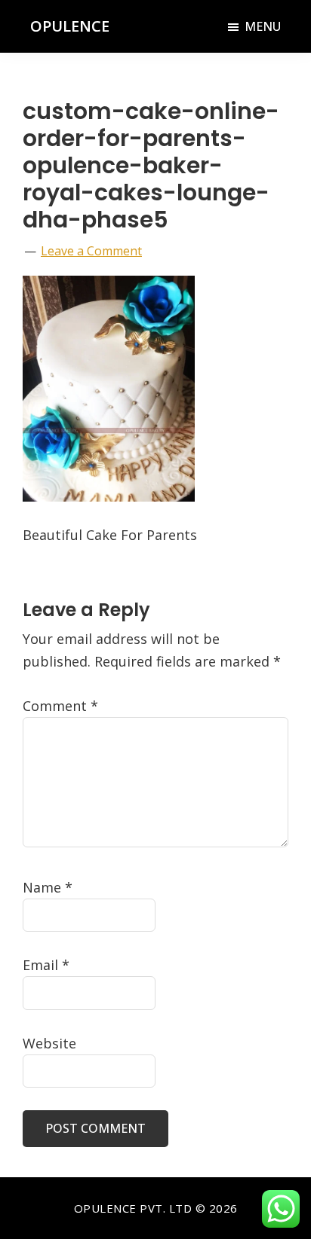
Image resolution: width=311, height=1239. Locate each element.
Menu (263, 26)
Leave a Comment (91, 251)
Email (46, 965)
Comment (60, 706)
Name (47, 887)
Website (49, 1043)
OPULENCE (69, 26)
